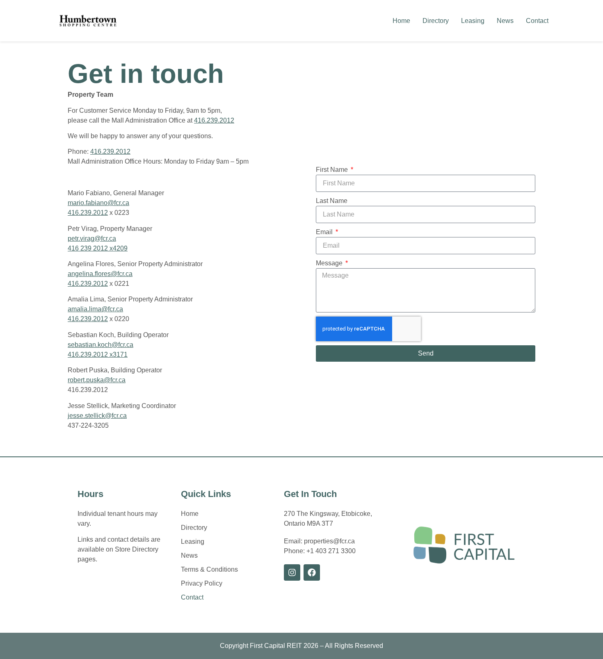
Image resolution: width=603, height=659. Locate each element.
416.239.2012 (214, 120)
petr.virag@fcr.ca (92, 238)
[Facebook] (312, 572)
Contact (537, 20)
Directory (436, 20)
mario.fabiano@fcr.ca (98, 202)
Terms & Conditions (209, 569)
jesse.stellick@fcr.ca (97, 415)
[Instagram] (292, 572)
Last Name (331, 200)
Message (330, 263)
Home (401, 20)
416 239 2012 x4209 (98, 248)
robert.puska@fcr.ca (97, 379)
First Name (332, 169)
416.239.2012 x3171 (98, 354)
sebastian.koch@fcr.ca (100, 344)
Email (325, 231)
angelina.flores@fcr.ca (100, 273)
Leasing (472, 20)
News (505, 20)
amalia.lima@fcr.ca (95, 309)
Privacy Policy (201, 583)
